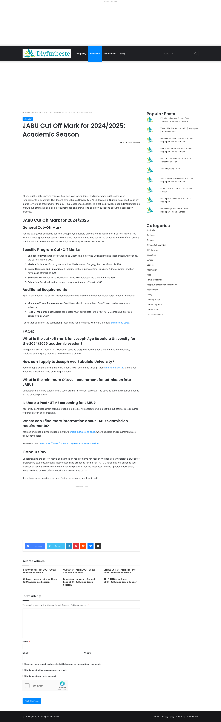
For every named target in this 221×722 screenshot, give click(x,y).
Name (26, 641)
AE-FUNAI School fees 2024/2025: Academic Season (120, 580)
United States (153, 309)
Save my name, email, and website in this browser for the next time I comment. (63, 664)
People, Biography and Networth (162, 284)
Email (26, 653)
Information (152, 270)
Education (95, 53)
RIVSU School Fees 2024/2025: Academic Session (39, 571)
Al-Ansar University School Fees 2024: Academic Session (40, 580)
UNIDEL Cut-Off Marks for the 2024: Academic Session (120, 571)
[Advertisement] (110, 25)
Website (87, 653)
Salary (122, 53)
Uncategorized (153, 299)
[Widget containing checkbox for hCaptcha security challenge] (45, 685)
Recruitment (110, 53)
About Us (180, 716)
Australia (151, 230)
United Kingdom (154, 304)
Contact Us (192, 716)
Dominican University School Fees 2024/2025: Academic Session (79, 582)
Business (151, 235)
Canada (150, 240)
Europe (150, 260)
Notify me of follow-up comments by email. (46, 670)
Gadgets (151, 265)
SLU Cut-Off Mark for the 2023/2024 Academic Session (69, 443)
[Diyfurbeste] (47, 53)
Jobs (149, 275)
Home (27, 112)
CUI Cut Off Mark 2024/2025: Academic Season (79, 571)
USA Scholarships (155, 314)
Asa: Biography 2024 (170, 168)
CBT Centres (152, 250)
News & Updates (154, 280)
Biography (81, 53)
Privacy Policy (167, 716)
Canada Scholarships (156, 245)
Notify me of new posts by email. (41, 676)
